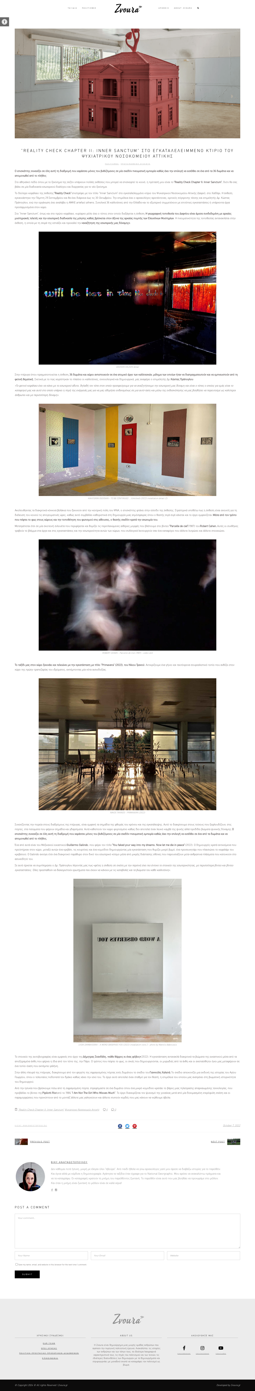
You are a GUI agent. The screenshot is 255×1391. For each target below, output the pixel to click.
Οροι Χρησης (49, 1348)
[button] (4, 21)
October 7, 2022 (231, 1125)
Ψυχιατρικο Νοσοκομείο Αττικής (82, 1109)
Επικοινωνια (50, 1358)
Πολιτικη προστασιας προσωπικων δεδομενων (49, 1353)
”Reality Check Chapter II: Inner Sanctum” (41, 1109)
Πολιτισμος (112, 164)
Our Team (49, 1343)
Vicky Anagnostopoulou (31, 1125)
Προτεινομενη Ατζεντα (135, 164)
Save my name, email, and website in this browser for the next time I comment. (52, 1265)
